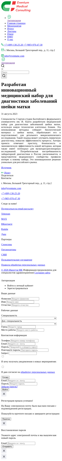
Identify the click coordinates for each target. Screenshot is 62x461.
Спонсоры (6, 244)
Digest (10, 34)
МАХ (4, 219)
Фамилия (6, 298)
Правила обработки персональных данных (23, 265)
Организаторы (8, 249)
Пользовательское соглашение (16, 259)
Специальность (9, 315)
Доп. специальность (11, 321)
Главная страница (16, 23)
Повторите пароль (10, 350)
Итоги (10, 28)
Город (4, 326)
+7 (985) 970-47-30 (10, 198)
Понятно (6, 419)
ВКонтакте (6, 224)
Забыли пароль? (9, 386)
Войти (5, 389)
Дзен (3, 234)
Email (4, 343)
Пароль (5, 347)
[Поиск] (4, 76)
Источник (6, 167)
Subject (4, 353)
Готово (5, 377)
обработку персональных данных (38, 372)
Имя (3, 302)
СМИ (4, 254)
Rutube (4, 229)
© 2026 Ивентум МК (12, 270)
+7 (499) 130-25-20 (10, 193)
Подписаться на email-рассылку (17, 208)
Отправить (7, 446)
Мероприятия (14, 26)
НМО (10, 36)
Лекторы (11, 31)
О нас (10, 39)
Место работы (8, 330)
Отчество (6, 305)
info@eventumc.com (11, 188)
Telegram (5, 214)
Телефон (5, 340)
